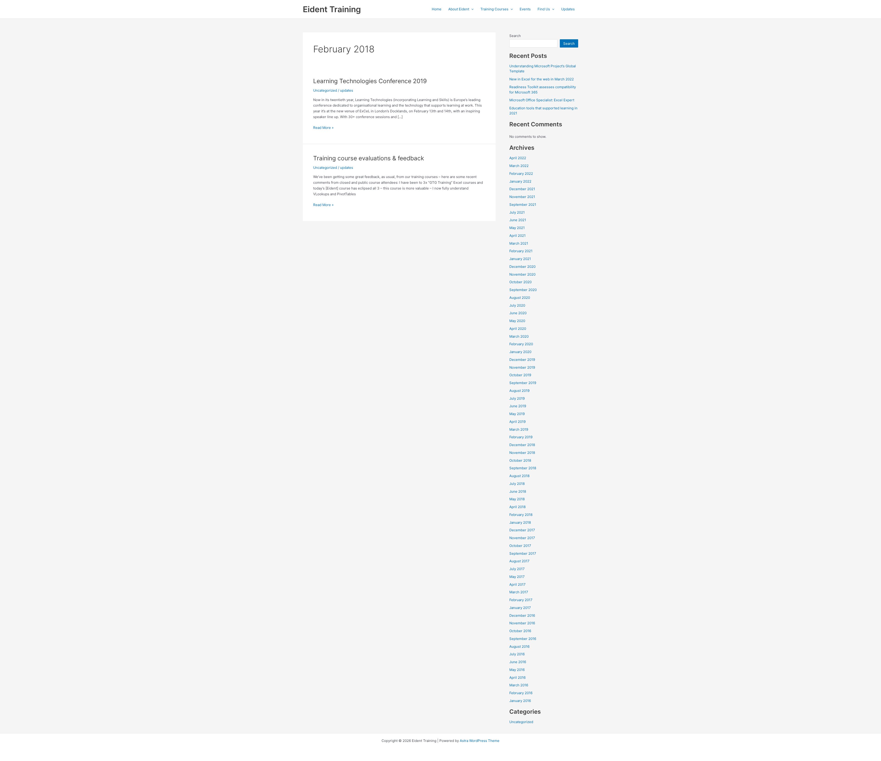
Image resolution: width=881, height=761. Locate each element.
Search (515, 36)
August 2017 (519, 561)
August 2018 (519, 476)
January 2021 (520, 259)
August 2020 (519, 297)
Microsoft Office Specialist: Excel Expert (541, 100)
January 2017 (520, 607)
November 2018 (522, 452)
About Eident (458, 9)
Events (525, 9)
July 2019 (517, 398)
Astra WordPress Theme (479, 740)
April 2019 (517, 421)
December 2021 (522, 189)
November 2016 (522, 623)
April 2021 (517, 235)
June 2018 (517, 491)
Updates (568, 9)
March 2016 (518, 685)
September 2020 (523, 290)
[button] (471, 9)
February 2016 (521, 693)
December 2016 (522, 615)
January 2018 (520, 522)
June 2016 (517, 662)
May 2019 (517, 414)
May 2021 (517, 228)
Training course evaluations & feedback (368, 158)
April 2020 (517, 328)
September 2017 (522, 553)
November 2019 (522, 367)
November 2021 (522, 197)
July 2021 (517, 212)
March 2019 (518, 429)
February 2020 (521, 344)
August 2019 (519, 390)
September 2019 (522, 383)
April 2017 (517, 584)
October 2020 (520, 282)
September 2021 (522, 204)
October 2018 (520, 460)
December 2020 (522, 266)
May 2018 (517, 499)
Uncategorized (325, 90)
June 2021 (517, 220)
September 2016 (522, 639)
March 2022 (519, 166)
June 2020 (518, 313)
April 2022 (517, 158)
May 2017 (517, 576)
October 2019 (520, 375)
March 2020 (519, 336)
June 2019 (517, 406)
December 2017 (522, 530)
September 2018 (522, 468)
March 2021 (518, 243)
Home (436, 9)
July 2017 (517, 569)
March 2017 (518, 592)
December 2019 (522, 359)
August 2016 (519, 646)
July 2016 (517, 654)
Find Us (544, 9)
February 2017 (521, 600)
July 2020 (517, 305)
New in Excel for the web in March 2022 (541, 79)
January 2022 (520, 181)
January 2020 (520, 352)
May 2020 (517, 321)
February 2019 (521, 437)
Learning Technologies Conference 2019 (370, 81)
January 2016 (520, 701)
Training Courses (494, 9)
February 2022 (521, 173)
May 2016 (517, 670)
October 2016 (520, 631)
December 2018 (522, 445)
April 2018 (517, 507)
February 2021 (521, 251)
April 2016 (517, 677)
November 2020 (522, 274)
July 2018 (517, 483)
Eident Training (332, 9)
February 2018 (521, 514)
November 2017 (522, 538)
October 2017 (520, 545)
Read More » (323, 128)
